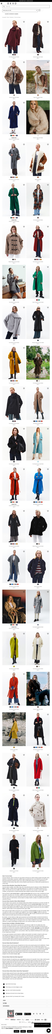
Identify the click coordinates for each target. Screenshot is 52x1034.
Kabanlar (12, 17)
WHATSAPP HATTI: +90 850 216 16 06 (26, 1)
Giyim (8, 17)
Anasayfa (4, 17)
